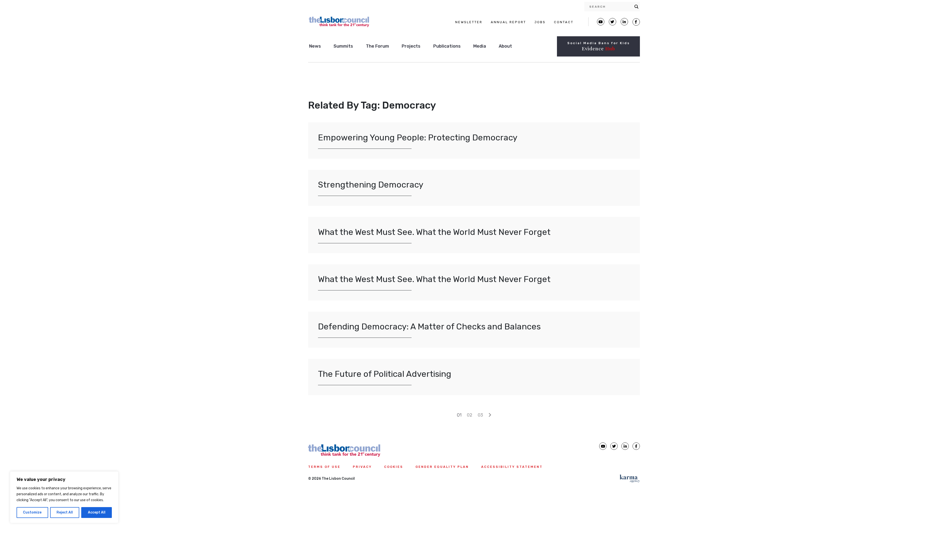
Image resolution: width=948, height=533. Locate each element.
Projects (411, 46)
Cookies (393, 467)
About (505, 46)
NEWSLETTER (468, 22)
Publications (447, 46)
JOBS (540, 22)
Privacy (362, 467)
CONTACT (563, 22)
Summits (343, 46)
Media (479, 46)
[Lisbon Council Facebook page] (636, 22)
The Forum (377, 46)
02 (469, 415)
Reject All (65, 512)
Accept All (96, 512)
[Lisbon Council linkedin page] (625, 446)
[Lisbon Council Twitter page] (612, 21)
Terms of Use (324, 467)
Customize (32, 512)
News (315, 46)
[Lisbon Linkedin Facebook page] (624, 21)
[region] (64, 497)
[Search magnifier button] (636, 6)
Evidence (598, 48)
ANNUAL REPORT (508, 22)
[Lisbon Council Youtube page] (600, 21)
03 (480, 415)
